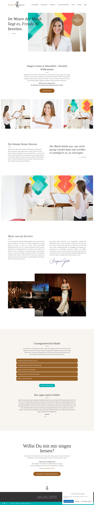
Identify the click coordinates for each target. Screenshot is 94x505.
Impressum (45, 496)
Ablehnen (77, 501)
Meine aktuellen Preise (47, 385)
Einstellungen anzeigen (86, 501)
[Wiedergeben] (5, 503)
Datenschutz (39, 496)
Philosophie (44, 4)
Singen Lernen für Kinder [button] (25, 378)
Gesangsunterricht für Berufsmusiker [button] (29, 374)
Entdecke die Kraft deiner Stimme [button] (27, 361)
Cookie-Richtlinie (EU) (53, 496)
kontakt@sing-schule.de (48, 468)
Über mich (52, 4)
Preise (73, 4)
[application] (47, 503)
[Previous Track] (2, 503)
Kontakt (79, 4)
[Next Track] (7, 503)
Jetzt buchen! (47, 91)
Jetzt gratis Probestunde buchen (47, 474)
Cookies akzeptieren (68, 501)
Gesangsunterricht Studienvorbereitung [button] (29, 365)
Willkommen (34, 4)
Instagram (85, 5)
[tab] (47, 361)
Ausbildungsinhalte (63, 4)
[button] (44, 416)
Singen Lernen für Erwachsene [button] (26, 370)
